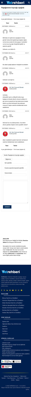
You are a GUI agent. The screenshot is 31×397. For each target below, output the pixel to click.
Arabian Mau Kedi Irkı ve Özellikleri (11, 312)
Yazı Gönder (20, 378)
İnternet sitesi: (8, 173)
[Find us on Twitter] (4, 290)
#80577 (27, 53)
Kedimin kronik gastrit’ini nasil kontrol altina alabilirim (16, 354)
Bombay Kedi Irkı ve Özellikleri (10, 310)
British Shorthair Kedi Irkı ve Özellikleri (12, 303)
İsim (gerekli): (8, 163)
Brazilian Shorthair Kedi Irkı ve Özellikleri (12, 307)
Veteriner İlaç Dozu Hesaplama (11, 376)
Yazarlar (3, 378)
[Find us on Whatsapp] (18, 290)
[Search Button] (29, 2)
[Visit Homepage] (15, 2)
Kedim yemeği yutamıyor (8, 352)
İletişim (17, 380)
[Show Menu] (2, 2)
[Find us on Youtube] (13, 290)
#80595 (27, 111)
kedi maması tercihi (7, 346)
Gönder (7, 207)
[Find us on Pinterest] (10, 290)
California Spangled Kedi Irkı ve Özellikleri (13, 305)
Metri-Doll (4, 329)
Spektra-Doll (5, 321)
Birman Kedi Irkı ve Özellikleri (10, 298)
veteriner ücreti (6, 342)
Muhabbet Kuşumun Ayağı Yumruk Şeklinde (13, 344)
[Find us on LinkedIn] (7, 290)
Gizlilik (12, 380)
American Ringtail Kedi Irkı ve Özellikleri (12, 300)
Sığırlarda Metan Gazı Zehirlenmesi (11, 324)
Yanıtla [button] (13, 26)
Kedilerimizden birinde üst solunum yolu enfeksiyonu (16, 350)
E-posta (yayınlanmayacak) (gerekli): (14, 168)
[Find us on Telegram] (21, 290)
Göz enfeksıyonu (6, 348)
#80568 (27, 26)
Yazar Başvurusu (11, 378)
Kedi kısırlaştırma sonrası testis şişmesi (12, 355)
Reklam (26, 378)
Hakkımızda (23, 376)
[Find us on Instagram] (15, 290)
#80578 (27, 68)
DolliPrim (4, 326)
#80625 (27, 128)
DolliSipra (4, 331)
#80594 (27, 83)
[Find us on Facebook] (1, 290)
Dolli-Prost (5, 333)
